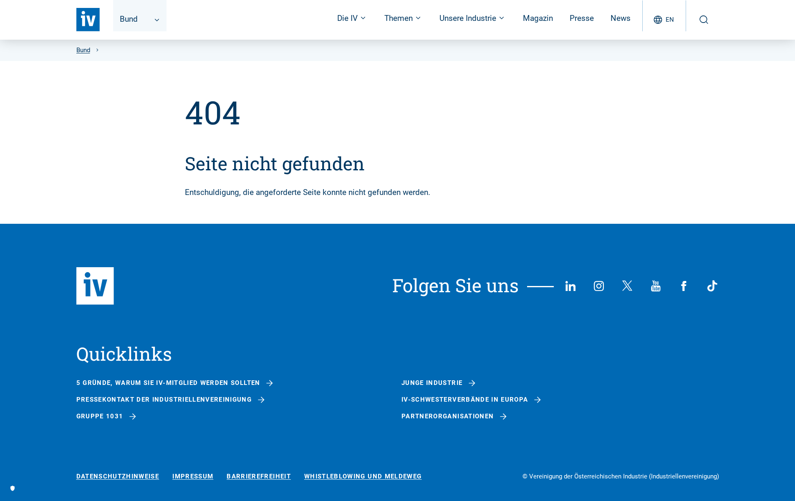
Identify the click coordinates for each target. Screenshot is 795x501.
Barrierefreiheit (259, 476)
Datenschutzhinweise (117, 476)
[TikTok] (712, 286)
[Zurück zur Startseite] (88, 19)
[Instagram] (599, 286)
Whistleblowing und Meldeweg (362, 476)
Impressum (192, 476)
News (621, 18)
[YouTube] (655, 286)
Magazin (538, 18)
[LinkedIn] (570, 286)
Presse (582, 18)
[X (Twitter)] (627, 286)
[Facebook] (684, 286)
